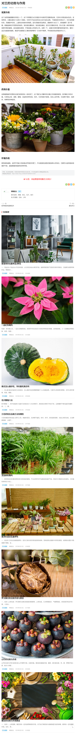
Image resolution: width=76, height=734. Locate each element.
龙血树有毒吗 (7, 475)
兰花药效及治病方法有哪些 (12, 414)
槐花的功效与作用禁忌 (10, 721)
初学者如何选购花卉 (7, 206)
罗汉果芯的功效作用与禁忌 (12, 598)
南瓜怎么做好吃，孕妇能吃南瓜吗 (15, 386)
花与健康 (4, 7)
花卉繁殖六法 (7, 400)
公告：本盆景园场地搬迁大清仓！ (38, 179)
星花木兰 (72, 206)
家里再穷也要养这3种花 (11, 264)
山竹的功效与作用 (8, 659)
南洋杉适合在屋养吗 (9, 537)
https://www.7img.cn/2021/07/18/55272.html (23, 173)
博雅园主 (11, 7)
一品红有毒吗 (7, 325)
